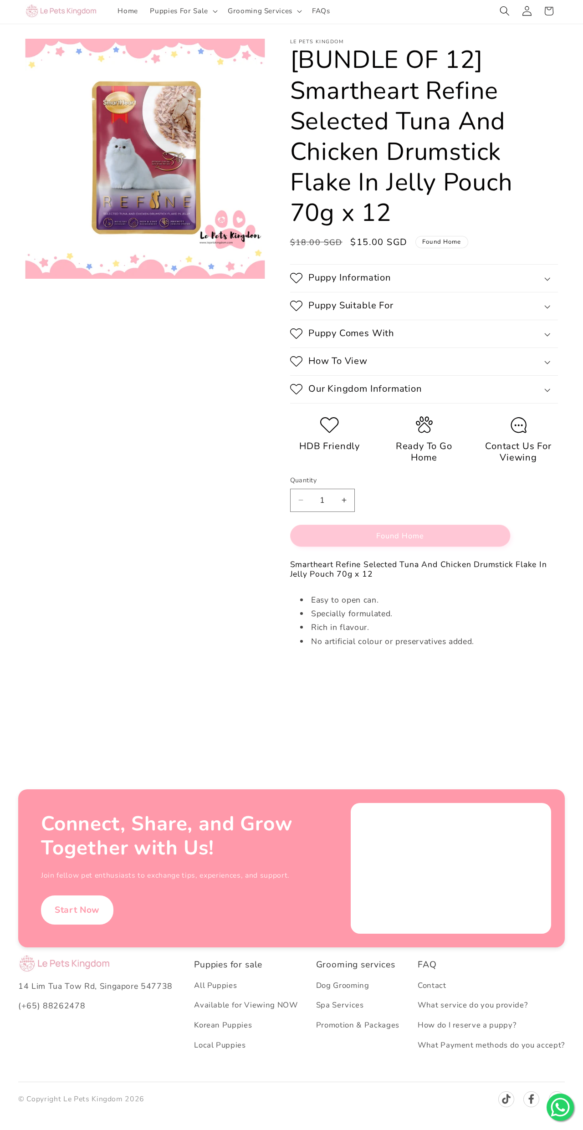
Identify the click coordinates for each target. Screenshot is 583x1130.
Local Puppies (220, 1045)
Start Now (77, 910)
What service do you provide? (472, 1005)
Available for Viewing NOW (246, 1005)
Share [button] (309, 671)
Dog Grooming (342, 985)
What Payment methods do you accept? (491, 1045)
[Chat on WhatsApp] (560, 1107)
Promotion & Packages (357, 1025)
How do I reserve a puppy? (467, 1025)
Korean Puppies (223, 1025)
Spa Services (340, 1005)
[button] (182, 10)
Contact (432, 985)
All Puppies (215, 985)
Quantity (303, 480)
